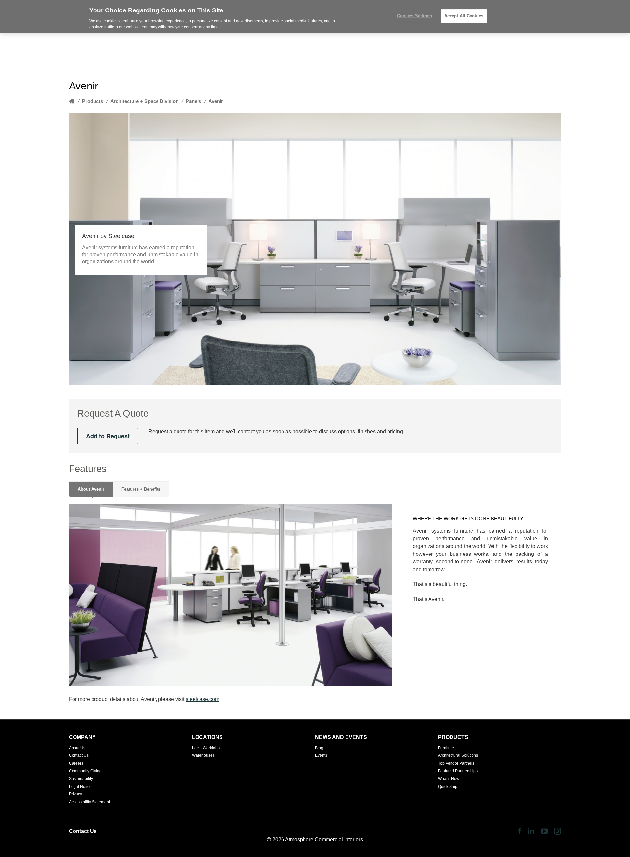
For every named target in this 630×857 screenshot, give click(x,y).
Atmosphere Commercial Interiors (324, 839)
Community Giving (85, 771)
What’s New (448, 778)
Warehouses (203, 755)
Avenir (215, 101)
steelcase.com (202, 699)
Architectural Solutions (458, 755)
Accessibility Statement (89, 802)
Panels (193, 101)
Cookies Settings (414, 15)
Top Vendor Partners (456, 763)
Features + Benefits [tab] (140, 489)
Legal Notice (80, 786)
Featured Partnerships (458, 771)
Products (92, 101)
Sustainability (81, 778)
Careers (76, 763)
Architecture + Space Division (144, 101)
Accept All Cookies (463, 15)
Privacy (75, 794)
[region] (315, 16)
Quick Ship (447, 786)
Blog (319, 748)
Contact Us (79, 755)
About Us (77, 748)
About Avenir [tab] (91, 489)
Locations (207, 737)
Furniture (446, 748)
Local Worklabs (206, 748)
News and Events (341, 737)
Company (82, 737)
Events (321, 755)
